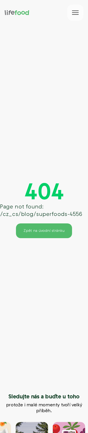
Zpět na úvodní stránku (44, 230)
